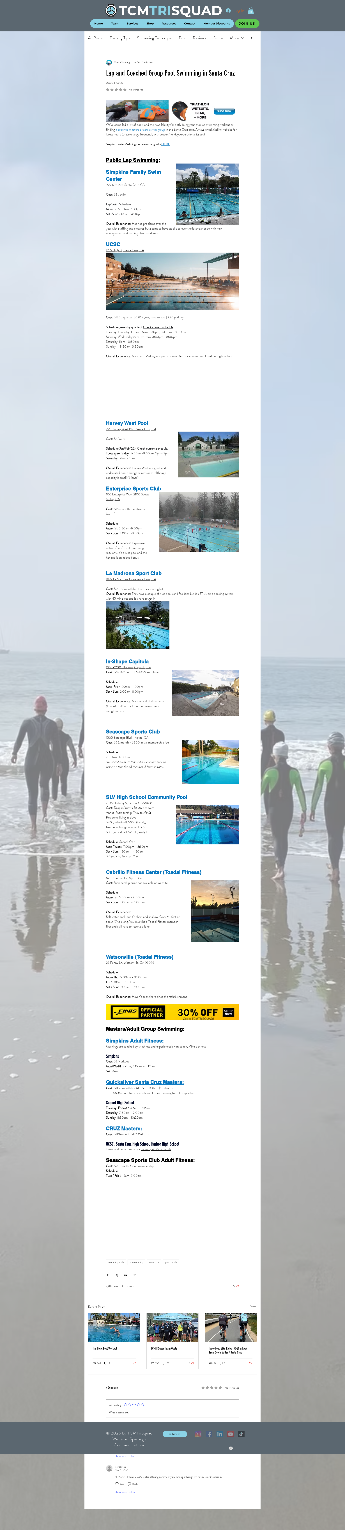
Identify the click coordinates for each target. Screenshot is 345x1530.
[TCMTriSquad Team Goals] (173, 1327)
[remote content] (172, 389)
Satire (218, 38)
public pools (171, 1262)
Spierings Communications (130, 1442)
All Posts (95, 38)
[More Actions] (237, 1468)
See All (253, 1306)
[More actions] (237, 62)
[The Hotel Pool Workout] (114, 1327)
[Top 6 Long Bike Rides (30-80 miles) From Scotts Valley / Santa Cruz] (231, 1327)
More (234, 38)
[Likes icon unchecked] (117, 1484)
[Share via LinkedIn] (125, 1275)
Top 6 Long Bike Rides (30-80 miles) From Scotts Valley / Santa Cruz (228, 1350)
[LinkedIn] (220, 1434)
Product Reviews (192, 38)
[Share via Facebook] (107, 1275)
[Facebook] (209, 1434)
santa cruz (154, 1262)
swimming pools (116, 1262)
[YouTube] (230, 1434)
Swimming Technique (154, 38)
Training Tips (120, 38)
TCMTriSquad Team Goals (164, 1348)
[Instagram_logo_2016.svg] (198, 1434)
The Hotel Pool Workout (105, 1348)
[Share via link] (134, 1275)
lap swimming (136, 1262)
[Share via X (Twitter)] (116, 1275)
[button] (251, 10)
